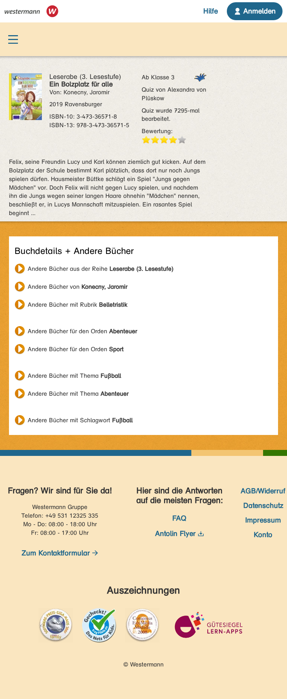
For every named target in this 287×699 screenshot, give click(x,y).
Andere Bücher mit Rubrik (77, 304)
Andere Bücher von (77, 286)
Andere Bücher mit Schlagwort (80, 420)
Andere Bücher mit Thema (74, 375)
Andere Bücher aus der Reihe (100, 268)
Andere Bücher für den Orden (82, 331)
